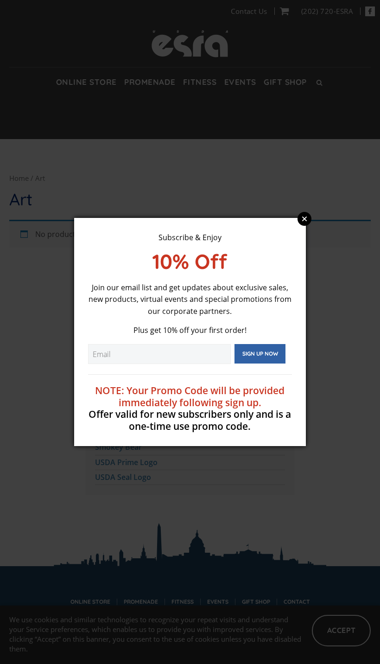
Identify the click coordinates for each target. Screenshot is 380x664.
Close (304, 219)
